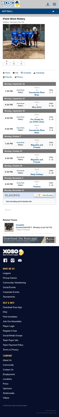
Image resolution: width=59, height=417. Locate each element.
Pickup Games (10, 278)
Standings (40, 73)
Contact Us (8, 369)
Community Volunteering (14, 282)
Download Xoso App (12, 307)
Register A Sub (10, 331)
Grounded (20, 225)
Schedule (27, 73)
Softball (7, 11)
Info (16, 73)
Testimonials (8, 393)
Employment (9, 374)
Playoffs (8, 77)
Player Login (8, 326)
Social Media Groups (12, 335)
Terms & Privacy (10, 349)
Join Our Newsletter (12, 321)
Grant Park (20, 90)
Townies (37, 187)
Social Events (9, 287)
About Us (7, 360)
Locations (7, 379)
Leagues (7, 273)
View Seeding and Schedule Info (19, 202)
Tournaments (9, 296)
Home (7, 73)
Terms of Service (50, 410)
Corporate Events (11, 292)
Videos (6, 398)
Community (8, 365)
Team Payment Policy (13, 345)
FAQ (5, 312)
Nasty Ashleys (37, 174)
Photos (20, 77)
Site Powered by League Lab (46, 413)
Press (5, 383)
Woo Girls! (37, 107)
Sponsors (7, 388)
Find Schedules (10, 316)
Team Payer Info (10, 340)
